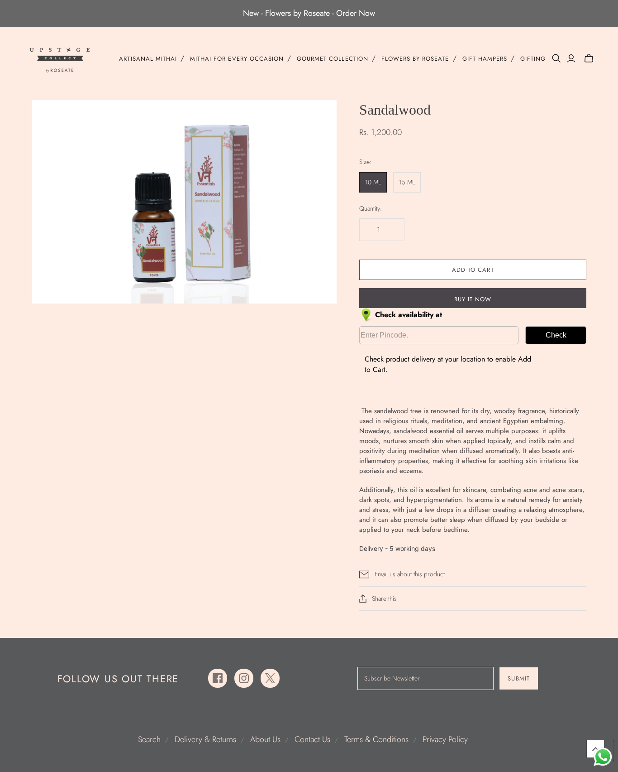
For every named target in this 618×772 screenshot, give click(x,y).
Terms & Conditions (376, 739)
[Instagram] (243, 678)
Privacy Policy (445, 739)
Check (556, 335)
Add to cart (473, 269)
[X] (270, 678)
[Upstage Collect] (60, 60)
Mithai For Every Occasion (237, 59)
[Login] (571, 58)
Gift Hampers (484, 59)
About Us (265, 739)
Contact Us (312, 739)
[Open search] (556, 58)
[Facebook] (217, 678)
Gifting (533, 59)
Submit (518, 678)
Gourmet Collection (332, 59)
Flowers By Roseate (415, 59)
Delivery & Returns (205, 739)
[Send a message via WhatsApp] (602, 756)
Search (149, 739)
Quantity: (370, 208)
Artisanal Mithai (148, 59)
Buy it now (472, 299)
